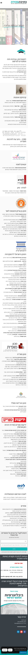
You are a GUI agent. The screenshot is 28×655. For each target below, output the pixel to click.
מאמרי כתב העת (12, 144)
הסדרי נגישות (3, 653)
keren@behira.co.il (18, 623)
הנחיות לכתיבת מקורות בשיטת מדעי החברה (15, 557)
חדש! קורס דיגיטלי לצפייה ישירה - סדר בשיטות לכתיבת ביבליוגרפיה (14, 583)
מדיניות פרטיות (23, 652)
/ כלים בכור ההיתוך (18, 113)
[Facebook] (24, 631)
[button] (1, 2)
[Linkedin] (18, 631)
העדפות (4, 650)
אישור (10, 650)
